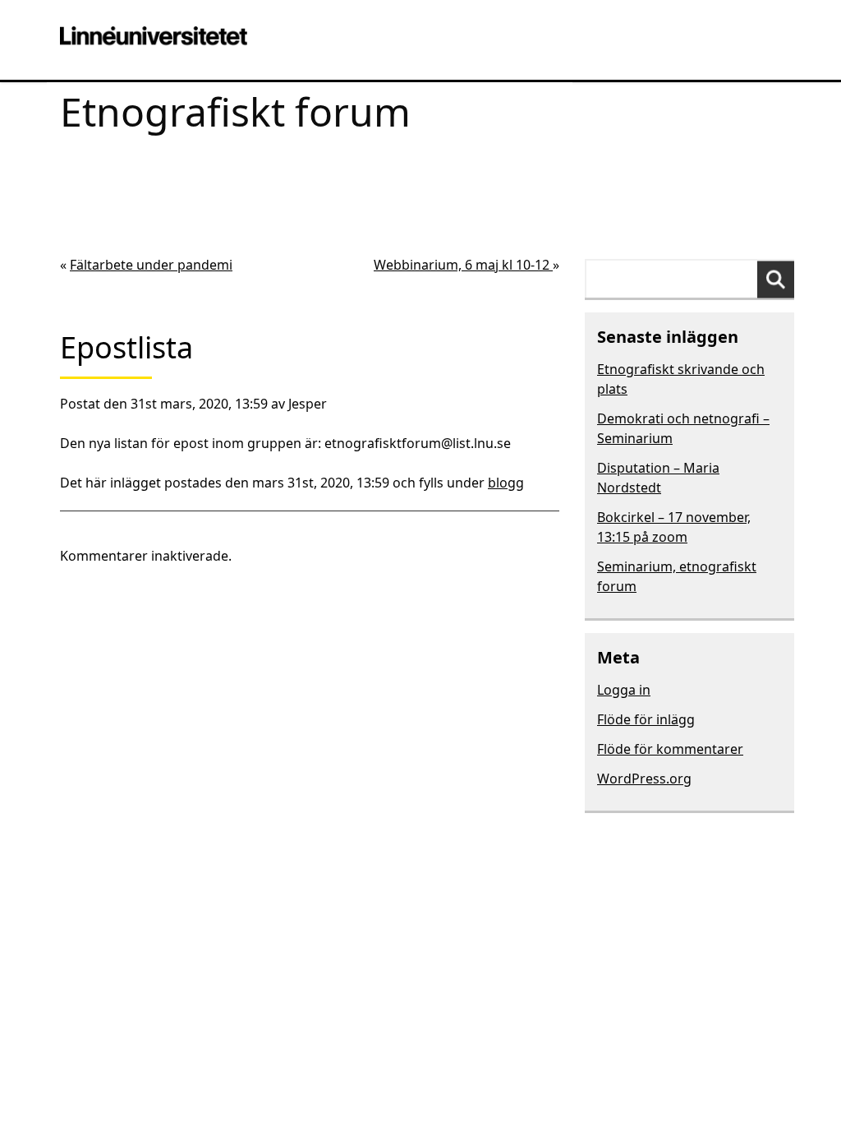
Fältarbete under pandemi (151, 265)
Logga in (623, 690)
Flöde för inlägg (646, 719)
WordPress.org (644, 778)
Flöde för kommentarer (670, 749)
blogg (506, 483)
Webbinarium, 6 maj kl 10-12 (463, 265)
